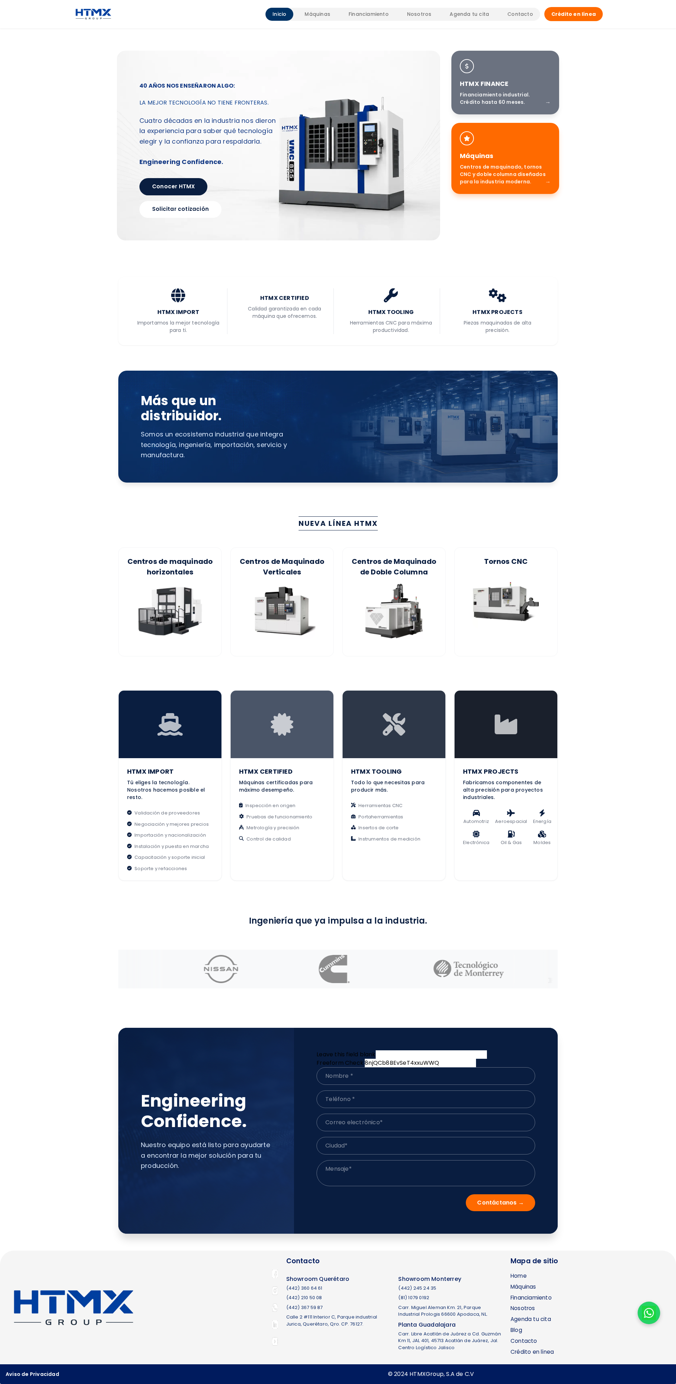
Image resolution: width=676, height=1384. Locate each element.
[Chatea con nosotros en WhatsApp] (649, 1313)
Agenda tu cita (469, 14)
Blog (516, 1330)
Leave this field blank (346, 1054)
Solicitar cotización (180, 209)
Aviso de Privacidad (32, 1374)
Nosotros (419, 14)
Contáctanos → (500, 1203)
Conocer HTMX (173, 186)
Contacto (520, 14)
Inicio (279, 14)
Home (519, 1275)
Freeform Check (340, 1063)
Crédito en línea (573, 14)
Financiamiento (369, 14)
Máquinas (317, 14)
